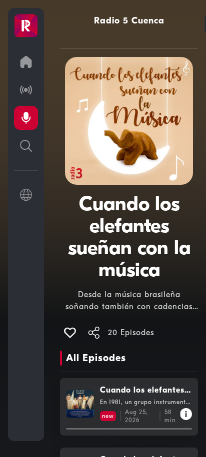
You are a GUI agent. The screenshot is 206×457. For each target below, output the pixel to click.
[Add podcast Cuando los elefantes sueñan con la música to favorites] (70, 333)
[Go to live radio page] (26, 90)
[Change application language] (26, 195)
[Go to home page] (26, 62)
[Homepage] (26, 26)
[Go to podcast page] (26, 118)
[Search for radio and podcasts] (26, 146)
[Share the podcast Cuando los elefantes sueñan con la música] (94, 333)
